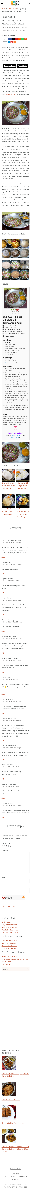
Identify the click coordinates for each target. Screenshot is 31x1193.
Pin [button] (19, 310)
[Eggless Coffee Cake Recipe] (15, 1112)
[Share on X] (13, 39)
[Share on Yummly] (25, 39)
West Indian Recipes (9, 943)
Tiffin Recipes (12, 9)
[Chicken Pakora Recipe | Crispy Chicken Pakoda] (15, 1063)
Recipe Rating (6, 843)
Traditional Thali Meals (10, 956)
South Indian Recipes (9, 940)
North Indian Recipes (9, 946)
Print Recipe (23, 66)
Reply (3, 557)
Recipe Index (6, 922)
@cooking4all (16, 435)
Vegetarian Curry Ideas (10, 930)
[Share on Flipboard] (11, 42)
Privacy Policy (16, 1174)
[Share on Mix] (15, 42)
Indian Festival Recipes (10, 932)
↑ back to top (15, 1169)
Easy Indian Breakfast (9, 925)
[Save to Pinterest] (16, 39)
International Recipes (9, 948)
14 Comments (20, 30)
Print (14, 310)
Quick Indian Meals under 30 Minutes (15, 959)
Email (3, 887)
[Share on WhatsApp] (22, 39)
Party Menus (6, 964)
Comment (5, 850)
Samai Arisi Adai (10, 94)
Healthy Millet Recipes (10, 927)
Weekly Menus (7, 962)
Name (4, 877)
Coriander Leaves (10, 363)
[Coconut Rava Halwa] (15, 1089)
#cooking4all (15, 437)
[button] (12, 312)
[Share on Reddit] (19, 39)
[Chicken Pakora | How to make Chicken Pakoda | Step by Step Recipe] (15, 1136)
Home (4, 9)
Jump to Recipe (10, 66)
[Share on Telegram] (9, 42)
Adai (3, 147)
